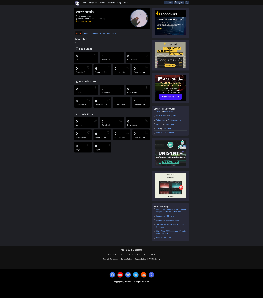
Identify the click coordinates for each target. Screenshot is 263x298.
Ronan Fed (167, 128)
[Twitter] (136, 275)
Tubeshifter (160, 120)
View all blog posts (163, 238)
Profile (78, 33)
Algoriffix (172, 116)
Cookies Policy (140, 259)
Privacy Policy (126, 259)
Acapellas (93, 2)
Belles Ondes (170, 124)
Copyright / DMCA (148, 254)
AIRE (158, 128)
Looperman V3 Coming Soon (167, 220)
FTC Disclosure (154, 259)
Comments (111, 33)
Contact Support (131, 254)
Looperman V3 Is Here (165, 216)
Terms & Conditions (110, 259)
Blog (119, 2)
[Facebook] (112, 275)
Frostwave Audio (174, 120)
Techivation (168, 111)
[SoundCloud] (143, 275)
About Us (118, 254)
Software (111, 2)
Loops (84, 2)
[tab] (78, 33)
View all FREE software (165, 133)
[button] (187, 2)
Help (125, 2)
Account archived (84, 21)
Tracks (102, 2)
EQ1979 (159, 124)
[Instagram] (151, 275)
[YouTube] (120, 275)
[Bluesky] (128, 275)
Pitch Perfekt (161, 116)
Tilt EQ (158, 111)
